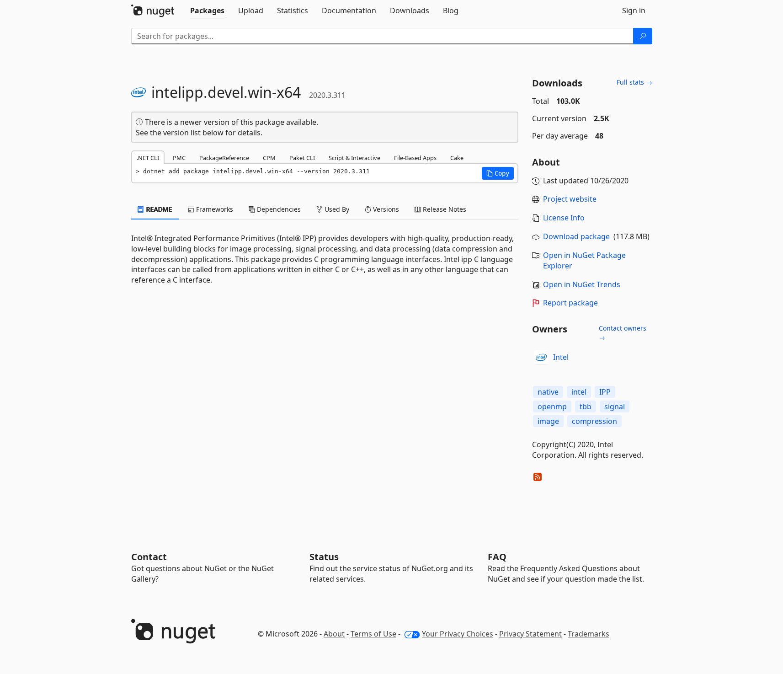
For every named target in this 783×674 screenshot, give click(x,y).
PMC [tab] (179, 158)
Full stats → (634, 82)
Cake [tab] (456, 158)
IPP (605, 392)
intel (578, 392)
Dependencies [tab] (278, 209)
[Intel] (541, 357)
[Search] (642, 36)
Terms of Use (373, 634)
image (548, 421)
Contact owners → (622, 333)
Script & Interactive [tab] (354, 158)
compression (594, 421)
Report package (570, 303)
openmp (552, 406)
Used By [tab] (336, 209)
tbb (585, 406)
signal (614, 406)
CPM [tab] (269, 158)
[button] (498, 173)
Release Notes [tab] (443, 209)
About (334, 634)
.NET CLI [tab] (148, 158)
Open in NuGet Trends (581, 284)
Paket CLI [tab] (302, 158)
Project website (570, 199)
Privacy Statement (530, 634)
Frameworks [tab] (213, 209)
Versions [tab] (385, 209)
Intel (561, 357)
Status (324, 557)
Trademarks (588, 634)
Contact (149, 557)
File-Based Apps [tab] (415, 158)
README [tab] (158, 209)
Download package (576, 236)
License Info (564, 218)
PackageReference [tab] (224, 158)
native (548, 392)
